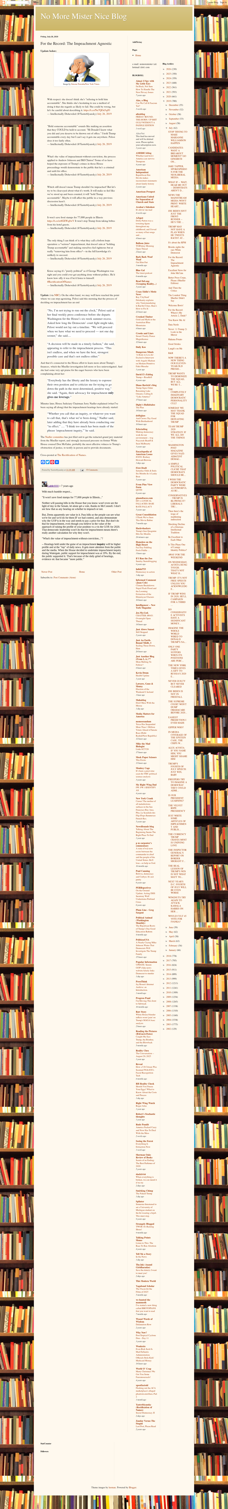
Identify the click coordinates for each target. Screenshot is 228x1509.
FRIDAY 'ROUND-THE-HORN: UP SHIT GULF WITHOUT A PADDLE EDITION (146, 121)
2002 (169, 1028)
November (174, 109)
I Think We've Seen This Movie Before (144, 519)
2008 (169, 1001)
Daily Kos (141, 347)
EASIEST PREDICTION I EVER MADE (177, 720)
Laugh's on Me (175, 348)
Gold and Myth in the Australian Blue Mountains (146, 322)
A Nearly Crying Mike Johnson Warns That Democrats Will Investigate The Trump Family (146, 948)
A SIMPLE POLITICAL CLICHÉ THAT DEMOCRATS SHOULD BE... (177, 469)
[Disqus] (81, 522)
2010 (169, 992)
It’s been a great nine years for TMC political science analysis (146, 773)
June (171, 927)
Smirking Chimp (144, 1190)
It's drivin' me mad (144, 209)
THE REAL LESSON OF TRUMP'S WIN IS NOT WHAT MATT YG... (177, 871)
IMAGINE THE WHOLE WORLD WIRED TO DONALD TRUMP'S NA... (177, 635)
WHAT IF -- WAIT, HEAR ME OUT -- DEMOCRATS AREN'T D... (177, 186)
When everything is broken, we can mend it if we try (146, 1179)
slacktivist (141, 1174)
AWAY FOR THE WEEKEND (176, 556)
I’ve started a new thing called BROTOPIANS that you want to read (146, 1308)
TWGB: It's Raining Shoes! (145, 1228)
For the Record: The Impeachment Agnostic (175, 261)
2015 (169, 969)
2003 (169, 1024)
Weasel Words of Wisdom (144, 1320)
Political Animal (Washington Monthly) (144, 920)
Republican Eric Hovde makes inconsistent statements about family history (146, 179)
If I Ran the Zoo (144, 558)
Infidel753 (141, 569)
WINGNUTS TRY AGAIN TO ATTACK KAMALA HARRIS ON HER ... (177, 904)
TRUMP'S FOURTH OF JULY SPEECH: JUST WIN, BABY (177, 769)
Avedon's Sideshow (145, 207)
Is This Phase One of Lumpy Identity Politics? (177, 547)
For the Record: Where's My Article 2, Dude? (177, 312)
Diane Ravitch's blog (146, 385)
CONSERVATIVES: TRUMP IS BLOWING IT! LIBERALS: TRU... (177, 501)
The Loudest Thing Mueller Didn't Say (177, 298)
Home (82, 571)
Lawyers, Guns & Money (144, 685)
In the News (141, 1256)
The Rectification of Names (71, 455)
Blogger (132, 1487)
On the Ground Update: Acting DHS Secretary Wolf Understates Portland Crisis (145, 896)
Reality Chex (142, 1050)
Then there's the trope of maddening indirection (175, 515)
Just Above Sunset (145, 629)
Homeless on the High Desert (144, 543)
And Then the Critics (174, 289)
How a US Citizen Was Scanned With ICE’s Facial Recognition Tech (146, 1071)
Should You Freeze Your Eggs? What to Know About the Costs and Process (146, 1091)
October (173, 114)
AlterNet (140, 133)
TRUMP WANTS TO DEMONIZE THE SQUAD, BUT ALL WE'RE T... (177, 379)
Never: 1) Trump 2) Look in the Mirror (177, 331)
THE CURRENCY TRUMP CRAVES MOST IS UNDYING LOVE (177, 840)
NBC (56, 295)
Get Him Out (142, 262)
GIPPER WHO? (176, 727)
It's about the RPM (177, 242)
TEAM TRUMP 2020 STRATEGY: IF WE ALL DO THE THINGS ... (177, 433)
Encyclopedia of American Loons (144, 453)
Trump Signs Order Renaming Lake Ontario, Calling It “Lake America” (144, 392)
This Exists (141, 759)
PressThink (141, 981)
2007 (169, 1006)
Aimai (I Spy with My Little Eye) (145, 82)
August (172, 123)
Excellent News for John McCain (177, 272)
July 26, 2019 (104, 113)
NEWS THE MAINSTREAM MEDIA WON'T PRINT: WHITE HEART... (177, 200)
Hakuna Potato (175, 339)
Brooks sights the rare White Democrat (176, 249)
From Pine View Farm (144, 486)
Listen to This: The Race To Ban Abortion (146, 1244)
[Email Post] (81, 469)
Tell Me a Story (143, 1254)
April (172, 936)
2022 (169, 87)
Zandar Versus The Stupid (145, 1422)
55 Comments (92, 469)
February (173, 945)
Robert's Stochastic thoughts (145, 1115)
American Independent (142, 171)
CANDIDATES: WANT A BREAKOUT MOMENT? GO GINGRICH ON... (177, 154)
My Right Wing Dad (146, 784)
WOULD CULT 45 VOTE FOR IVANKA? (177, 918)
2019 (169, 101)
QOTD (139, 489)
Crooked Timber (144, 316)
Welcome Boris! (175, 305)
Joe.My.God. (142, 612)
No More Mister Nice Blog (84, 15)
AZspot (139, 218)
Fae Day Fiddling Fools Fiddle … (144, 549)
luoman (112, 1487)
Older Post (116, 571)
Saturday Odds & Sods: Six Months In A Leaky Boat (146, 473)
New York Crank (144, 798)
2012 (169, 983)
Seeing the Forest (144, 1141)
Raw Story (141, 1011)
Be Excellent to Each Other (175, 538)
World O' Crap (143, 1368)
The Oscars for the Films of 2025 (144, 1290)
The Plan (140, 407)
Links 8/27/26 (142, 749)
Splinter (140, 1201)
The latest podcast (144, 272)
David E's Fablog (144, 374)
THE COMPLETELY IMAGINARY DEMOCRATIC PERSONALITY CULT (177, 396)
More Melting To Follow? (143, 663)
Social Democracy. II (145, 1412)
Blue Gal (140, 270)
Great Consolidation (146, 514)
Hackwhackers (143, 528)
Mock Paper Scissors (146, 757)
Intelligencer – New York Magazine (145, 606)
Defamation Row (143, 1324)
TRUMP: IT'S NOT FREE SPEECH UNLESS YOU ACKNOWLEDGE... (177, 583)
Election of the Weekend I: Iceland (144, 690)
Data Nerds (173, 324)
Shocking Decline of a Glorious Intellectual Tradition (176, 528)
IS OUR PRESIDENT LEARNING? (176, 798)
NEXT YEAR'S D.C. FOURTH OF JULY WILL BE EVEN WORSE (177, 887)
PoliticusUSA (142, 939)
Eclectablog (141, 429)
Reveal (139, 1064)
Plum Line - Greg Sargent (145, 911)
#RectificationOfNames (59, 281)
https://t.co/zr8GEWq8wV (60, 220)
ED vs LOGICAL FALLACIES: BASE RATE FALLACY (145, 503)
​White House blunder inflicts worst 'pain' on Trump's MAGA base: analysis (146, 1019)
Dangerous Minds (145, 352)
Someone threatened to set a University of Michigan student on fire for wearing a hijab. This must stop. (146, 1210)
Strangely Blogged (145, 1224)
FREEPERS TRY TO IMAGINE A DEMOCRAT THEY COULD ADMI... (177, 785)
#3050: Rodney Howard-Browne (143, 458)
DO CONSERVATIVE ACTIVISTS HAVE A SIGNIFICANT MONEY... (177, 616)
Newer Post (46, 571)
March (172, 941)
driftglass (140, 415)
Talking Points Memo (143, 1239)
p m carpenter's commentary (144, 844)
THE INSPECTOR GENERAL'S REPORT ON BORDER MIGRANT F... (177, 855)
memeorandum (143, 721)
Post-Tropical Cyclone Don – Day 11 (146, 1337)
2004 (169, 1019)
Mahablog (141, 700)
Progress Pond (143, 998)
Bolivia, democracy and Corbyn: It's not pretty (145, 876)
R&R (170, 353)
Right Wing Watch (145, 1103)
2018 (169, 955)
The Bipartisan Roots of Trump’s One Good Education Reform (145, 928)
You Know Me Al (176, 320)
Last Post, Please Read (146, 1426)
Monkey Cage (143, 768)
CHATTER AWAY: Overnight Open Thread (144, 618)
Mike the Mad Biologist (143, 745)
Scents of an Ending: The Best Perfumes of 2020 (145, 1163)
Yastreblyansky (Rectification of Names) (144, 1407)
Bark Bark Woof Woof (144, 258)
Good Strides (174, 344)
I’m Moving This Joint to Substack (146, 1002)
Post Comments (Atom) (65, 577)
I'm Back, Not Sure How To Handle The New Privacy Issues (145, 89)
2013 (169, 978)
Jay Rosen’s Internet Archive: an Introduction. (145, 987)
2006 (169, 1010)
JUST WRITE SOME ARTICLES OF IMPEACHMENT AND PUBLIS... (177, 822)
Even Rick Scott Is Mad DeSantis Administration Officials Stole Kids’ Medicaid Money (145, 1354)
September (174, 118)
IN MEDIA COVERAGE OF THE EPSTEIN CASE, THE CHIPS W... (177, 737)
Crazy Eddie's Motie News (146, 293)
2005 (169, 1015)
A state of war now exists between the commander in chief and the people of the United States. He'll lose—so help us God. (146, 855)
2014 (169, 974)
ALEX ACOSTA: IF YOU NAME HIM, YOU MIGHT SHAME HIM (177, 753)
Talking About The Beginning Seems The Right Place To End (146, 832)
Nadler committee (54, 437)
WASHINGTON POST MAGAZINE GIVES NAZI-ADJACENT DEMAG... (176, 452)
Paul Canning (143, 871)
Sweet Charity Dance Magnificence (145, 337)
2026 (169, 69)
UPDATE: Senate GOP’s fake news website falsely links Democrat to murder (145, 969)
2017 (169, 960)
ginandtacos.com (144, 498)
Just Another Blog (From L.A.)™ (145, 658)
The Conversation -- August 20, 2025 (145, 1055)
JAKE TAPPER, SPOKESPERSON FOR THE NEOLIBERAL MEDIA (177, 172)
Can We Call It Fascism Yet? (146, 104)
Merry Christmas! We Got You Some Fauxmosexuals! (145, 1374)
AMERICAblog (143, 153)
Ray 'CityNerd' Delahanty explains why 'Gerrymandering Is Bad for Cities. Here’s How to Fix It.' (146, 303)
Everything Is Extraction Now (143, 1145)
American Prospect (145, 191)
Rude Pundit (142, 1124)
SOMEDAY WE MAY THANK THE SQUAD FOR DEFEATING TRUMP (176, 414)
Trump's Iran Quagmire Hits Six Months (146, 532)
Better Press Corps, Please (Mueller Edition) (177, 280)
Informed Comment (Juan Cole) (146, 581)
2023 (169, 82)
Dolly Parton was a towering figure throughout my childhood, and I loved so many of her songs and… (146, 227)
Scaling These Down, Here (145, 647)
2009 (169, 996)
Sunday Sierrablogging (146, 561)
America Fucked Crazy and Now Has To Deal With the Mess (146, 1130)
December (174, 105)
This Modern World (146, 1281)
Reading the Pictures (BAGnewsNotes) (146, 1032)
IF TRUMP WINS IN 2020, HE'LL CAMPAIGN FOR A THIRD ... (177, 599)
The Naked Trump (144, 1193)
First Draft (141, 468)
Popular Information (146, 962)
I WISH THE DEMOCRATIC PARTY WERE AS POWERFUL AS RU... (177, 485)
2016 (169, 964)
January (173, 950)
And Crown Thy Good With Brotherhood (146, 420)
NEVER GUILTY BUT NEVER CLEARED (176, 683)
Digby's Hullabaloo (145, 404)
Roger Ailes (141, 1105)
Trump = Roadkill (144, 377)
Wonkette (141, 1346)
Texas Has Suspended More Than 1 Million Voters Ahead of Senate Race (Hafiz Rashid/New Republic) (146, 730)
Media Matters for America (145, 715)
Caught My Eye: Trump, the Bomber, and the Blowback (145, 1039)
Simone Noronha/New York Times (85, 84)
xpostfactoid (142, 1385)
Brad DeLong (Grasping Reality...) (146, 282)
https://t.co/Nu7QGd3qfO (97, 110)
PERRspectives (143, 887)
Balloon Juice (142, 243)
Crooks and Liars (144, 333)
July (171, 127)
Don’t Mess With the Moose (145, 704)
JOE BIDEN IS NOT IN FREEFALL (175, 694)
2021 (169, 91)
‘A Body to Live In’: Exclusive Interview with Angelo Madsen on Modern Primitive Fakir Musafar (145, 360)
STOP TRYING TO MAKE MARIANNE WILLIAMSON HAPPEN (177, 137)
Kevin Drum (142, 672)
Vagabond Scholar (145, 1286)
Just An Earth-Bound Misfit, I (143, 641)
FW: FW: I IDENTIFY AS (146, 789)
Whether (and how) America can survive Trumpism (145, 158)
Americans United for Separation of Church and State (145, 199)
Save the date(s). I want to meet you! (146, 1271)
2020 (169, 96)
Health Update (142, 675)
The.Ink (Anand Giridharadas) (144, 1266)
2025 (169, 73)
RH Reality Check (145, 1083)
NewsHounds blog (145, 826)
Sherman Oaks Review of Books (144, 1156)
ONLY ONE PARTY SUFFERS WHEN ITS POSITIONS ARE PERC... (176, 653)
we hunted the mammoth (143, 1301)
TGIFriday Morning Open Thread (145, 247)
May (171, 931)
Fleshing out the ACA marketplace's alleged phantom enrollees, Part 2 (146, 1392)
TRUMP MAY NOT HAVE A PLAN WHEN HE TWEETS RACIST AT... (176, 232)
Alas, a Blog (142, 100)
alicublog (140, 114)
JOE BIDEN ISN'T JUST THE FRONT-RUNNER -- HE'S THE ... (177, 216)
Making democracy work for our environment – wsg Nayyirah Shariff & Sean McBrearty (144, 437)
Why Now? (141, 1332)
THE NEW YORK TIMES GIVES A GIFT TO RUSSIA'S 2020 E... (177, 671)
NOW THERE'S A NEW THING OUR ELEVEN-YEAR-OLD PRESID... (177, 363)
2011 (169, 987)
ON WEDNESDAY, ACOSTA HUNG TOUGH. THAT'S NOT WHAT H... (177, 567)
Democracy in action (145, 571)
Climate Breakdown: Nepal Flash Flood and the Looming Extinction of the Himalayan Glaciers (146, 591)
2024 (169, 78)
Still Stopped (142, 632)
